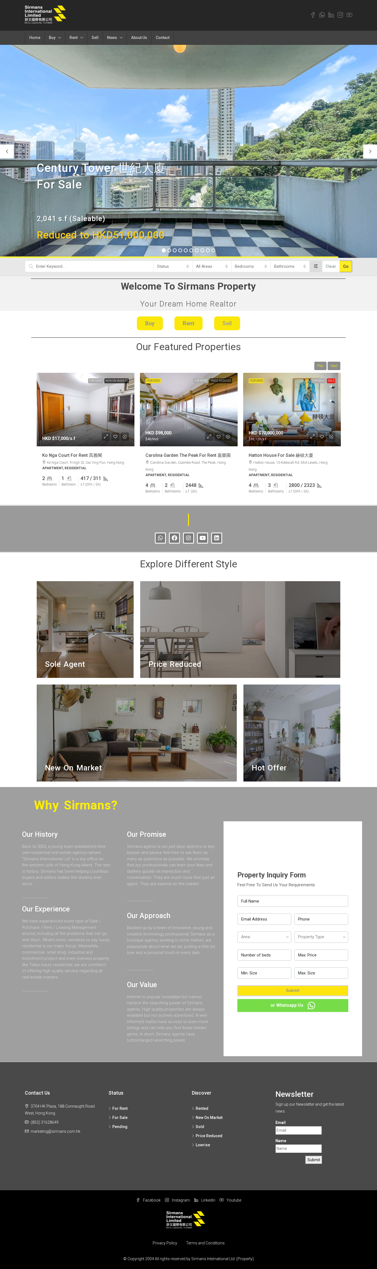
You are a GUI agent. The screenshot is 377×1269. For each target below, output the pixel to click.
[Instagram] (188, 538)
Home (34, 37)
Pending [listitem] (120, 1126)
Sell (95, 37)
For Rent (95, 380)
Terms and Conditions (205, 1243)
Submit (292, 990)
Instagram (180, 1200)
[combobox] (173, 266)
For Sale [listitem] (120, 1117)
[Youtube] (202, 538)
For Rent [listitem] (120, 1108)
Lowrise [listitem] (203, 1145)
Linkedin (207, 1200)
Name (280, 1141)
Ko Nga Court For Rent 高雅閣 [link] (72, 455)
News (112, 37)
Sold (331, 380)
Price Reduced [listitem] (209, 1136)
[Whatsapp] (160, 538)
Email (280, 1122)
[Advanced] (315, 266)
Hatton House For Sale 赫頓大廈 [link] (281, 455)
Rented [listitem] (202, 1108)
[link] (85, 409)
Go (346, 266)
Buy (52, 37)
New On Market (116, 380)
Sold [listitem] (200, 1126)
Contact (162, 37)
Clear (331, 266)
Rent (74, 37)
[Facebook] (174, 538)
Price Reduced (221, 380)
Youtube (233, 1200)
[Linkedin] (216, 538)
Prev (320, 366)
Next (334, 366)
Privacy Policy (165, 1243)
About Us (139, 37)
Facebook (151, 1200)
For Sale (318, 380)
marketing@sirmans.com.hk (55, 1131)
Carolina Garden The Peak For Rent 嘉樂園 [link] (188, 455)
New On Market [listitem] (209, 1117)
